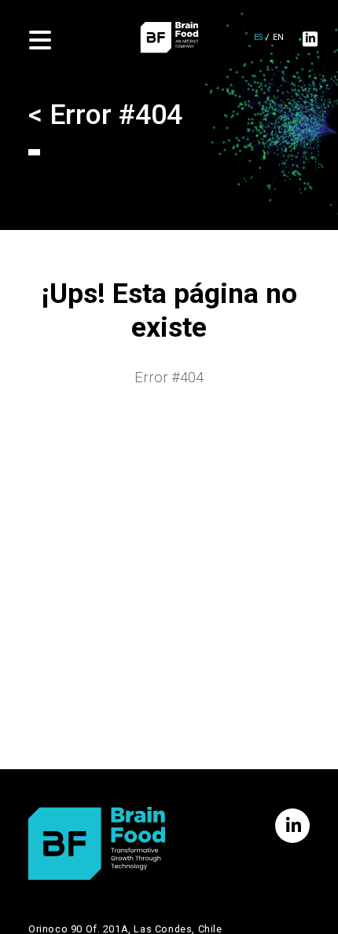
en (278, 38)
